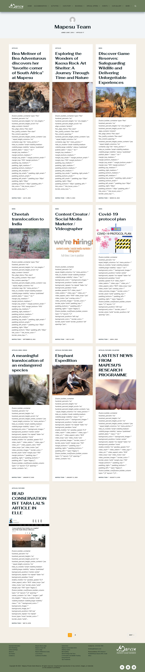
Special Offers (92, 6)
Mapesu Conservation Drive (69, 648)
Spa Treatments (66, 659)
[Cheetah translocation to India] (29, 243)
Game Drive (65, 646)
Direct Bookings (13, 648)
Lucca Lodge (38, 649)
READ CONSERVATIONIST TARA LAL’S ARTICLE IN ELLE (29, 503)
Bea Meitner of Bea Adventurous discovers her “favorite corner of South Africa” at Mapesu (29, 65)
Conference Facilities (41, 655)
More (128, 6)
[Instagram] (128, 667)
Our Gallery (116, 6)
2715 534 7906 (99, 646)
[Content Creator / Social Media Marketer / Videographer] (72, 248)
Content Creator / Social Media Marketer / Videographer (72, 221)
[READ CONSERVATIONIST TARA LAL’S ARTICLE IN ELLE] (29, 532)
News (100, 48)
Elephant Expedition (66, 358)
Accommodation (40, 6)
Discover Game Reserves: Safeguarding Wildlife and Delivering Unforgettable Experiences (114, 68)
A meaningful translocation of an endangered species (28, 363)
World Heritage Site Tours (68, 653)
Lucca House (38, 653)
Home (30, 6)
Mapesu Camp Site (40, 648)
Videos (25, 350)
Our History (12, 653)
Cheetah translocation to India (28, 219)
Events (105, 6)
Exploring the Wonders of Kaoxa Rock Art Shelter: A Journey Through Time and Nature (72, 65)
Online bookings (13, 649)
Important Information (14, 646)
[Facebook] (122, 667)
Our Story (67, 6)
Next (131, 635)
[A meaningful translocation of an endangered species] (29, 389)
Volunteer (115, 350)
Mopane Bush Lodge (41, 646)
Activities (54, 6)
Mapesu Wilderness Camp (42, 651)
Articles (15, 48)
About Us (11, 651)
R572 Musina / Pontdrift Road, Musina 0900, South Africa (97, 653)
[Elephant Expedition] (72, 380)
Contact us (12, 655)
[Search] (135, 6)
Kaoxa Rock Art (66, 657)
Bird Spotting (65, 651)
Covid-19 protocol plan (112, 216)
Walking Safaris (66, 649)
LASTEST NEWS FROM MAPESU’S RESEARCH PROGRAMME (116, 365)
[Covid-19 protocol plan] (116, 238)
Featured (65, 350)
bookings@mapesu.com (94, 649)
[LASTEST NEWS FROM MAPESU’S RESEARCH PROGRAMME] (116, 394)
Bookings (78, 6)
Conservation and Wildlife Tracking (71, 655)
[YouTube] (134, 667)
